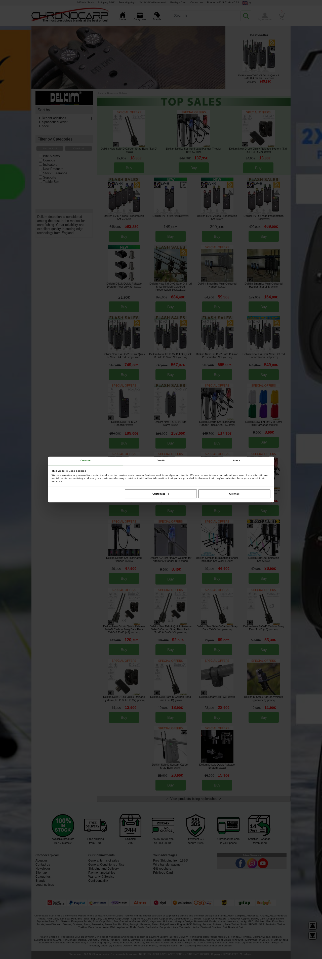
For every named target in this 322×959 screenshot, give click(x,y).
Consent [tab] (85, 460)
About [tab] (236, 460)
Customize (158, 493)
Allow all (234, 493)
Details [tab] (161, 460)
